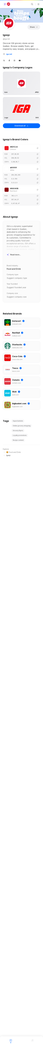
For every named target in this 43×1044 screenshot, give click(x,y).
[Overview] (11, 1040)
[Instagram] (14, 60)
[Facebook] (9, 60)
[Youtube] (20, 60)
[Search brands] (32, 4)
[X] (4, 60)
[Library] (32, 1040)
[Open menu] (38, 4)
